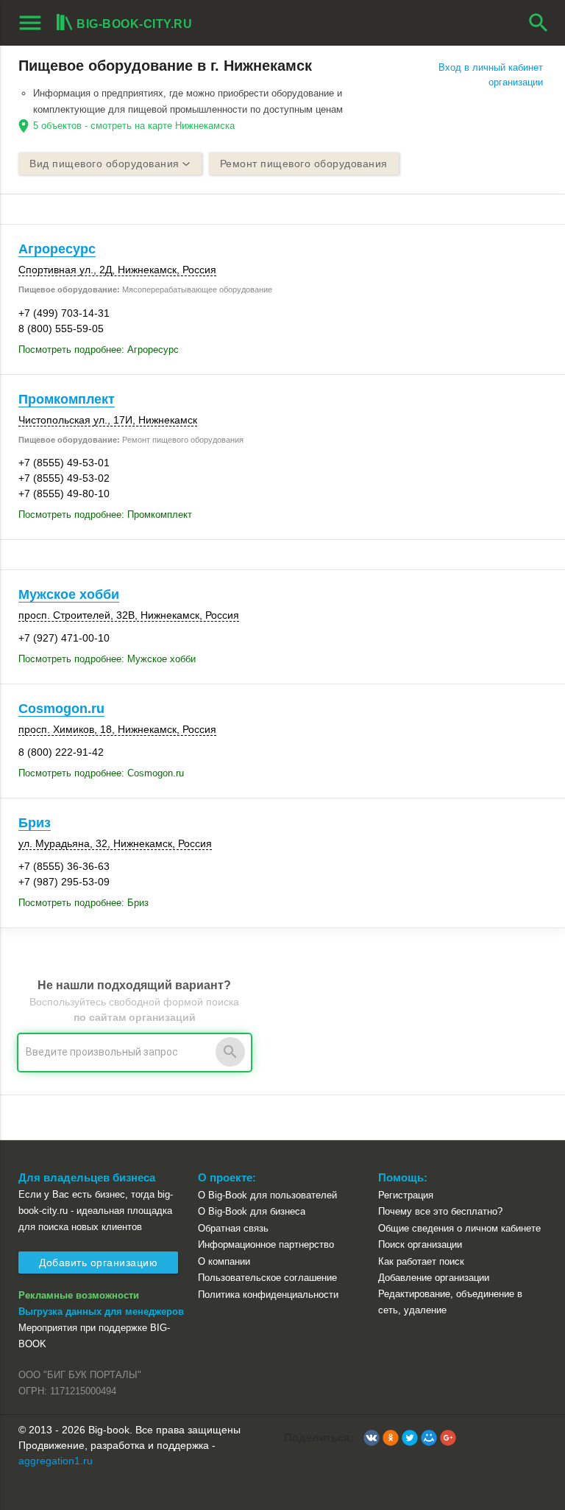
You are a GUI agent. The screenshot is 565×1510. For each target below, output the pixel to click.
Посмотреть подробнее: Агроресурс (98, 349)
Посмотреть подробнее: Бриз (83, 902)
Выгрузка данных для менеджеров (101, 1311)
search (538, 22)
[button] (371, 1438)
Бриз (34, 822)
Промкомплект (66, 399)
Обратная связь (233, 1228)
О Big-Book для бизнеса (251, 1211)
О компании (224, 1261)
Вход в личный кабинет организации (490, 75)
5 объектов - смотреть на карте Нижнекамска (134, 125)
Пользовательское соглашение (267, 1277)
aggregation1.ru (55, 1461)
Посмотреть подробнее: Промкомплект (105, 514)
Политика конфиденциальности (268, 1294)
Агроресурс (57, 249)
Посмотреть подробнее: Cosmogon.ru (101, 773)
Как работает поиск (421, 1261)
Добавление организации (433, 1277)
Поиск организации (420, 1244)
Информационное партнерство (266, 1244)
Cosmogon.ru (61, 708)
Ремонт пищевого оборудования (304, 163)
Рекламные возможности (78, 1295)
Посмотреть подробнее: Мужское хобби (107, 658)
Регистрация (405, 1195)
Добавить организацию (98, 1262)
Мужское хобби (68, 594)
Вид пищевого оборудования (104, 163)
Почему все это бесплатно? (440, 1211)
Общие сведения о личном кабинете (459, 1228)
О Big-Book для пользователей (267, 1195)
